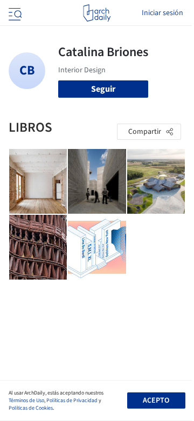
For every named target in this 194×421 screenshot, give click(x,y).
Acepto (156, 400)
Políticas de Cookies (31, 408)
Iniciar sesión (162, 13)
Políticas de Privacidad (72, 400)
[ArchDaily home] (96, 13)
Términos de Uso (26, 400)
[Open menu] (14, 13)
